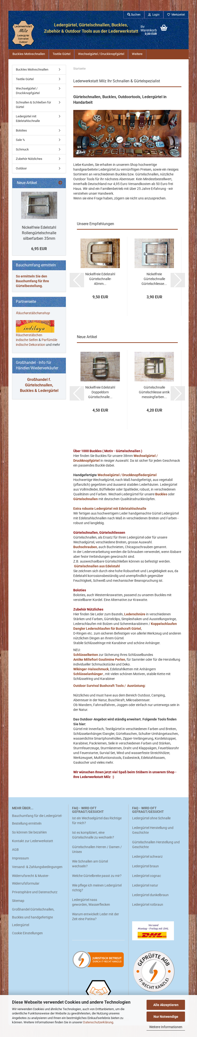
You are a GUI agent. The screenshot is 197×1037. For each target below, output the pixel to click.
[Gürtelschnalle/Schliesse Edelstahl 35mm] (39, 205)
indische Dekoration (30, 345)
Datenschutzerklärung (98, 1022)
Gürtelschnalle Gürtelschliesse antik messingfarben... (154, 392)
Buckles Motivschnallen (28, 54)
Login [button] (155, 14)
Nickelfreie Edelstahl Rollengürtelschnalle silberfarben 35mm (39, 233)
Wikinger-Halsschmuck (91, 669)
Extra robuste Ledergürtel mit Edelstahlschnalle (110, 508)
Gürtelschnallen (85, 499)
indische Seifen (27, 340)
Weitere (137, 54)
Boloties (21, 130)
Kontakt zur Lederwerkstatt (32, 841)
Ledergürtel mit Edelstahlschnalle (28, 118)
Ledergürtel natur (145, 885)
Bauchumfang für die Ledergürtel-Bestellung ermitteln (37, 819)
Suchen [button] (135, 14)
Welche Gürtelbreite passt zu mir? (97, 876)
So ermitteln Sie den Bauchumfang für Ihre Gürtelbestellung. (32, 281)
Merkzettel (177, 14)
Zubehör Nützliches (29, 159)
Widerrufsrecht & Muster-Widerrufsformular (30, 879)
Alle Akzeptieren (166, 1005)
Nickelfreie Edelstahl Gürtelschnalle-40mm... (100, 279)
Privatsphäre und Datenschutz (34, 892)
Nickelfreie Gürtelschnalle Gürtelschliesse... (154, 279)
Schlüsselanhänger (88, 674)
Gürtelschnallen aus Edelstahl (97, 566)
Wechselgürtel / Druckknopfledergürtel (127, 475)
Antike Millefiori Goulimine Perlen (99, 659)
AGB (15, 849)
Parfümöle (49, 340)
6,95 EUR (39, 248)
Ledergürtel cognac (146, 876)
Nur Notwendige (166, 1017)
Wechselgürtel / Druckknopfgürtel (101, 54)
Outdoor (21, 168)
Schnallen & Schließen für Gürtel (33, 105)
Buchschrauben (85, 547)
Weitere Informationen (165, 1027)
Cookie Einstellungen (27, 933)
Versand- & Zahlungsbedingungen (37, 867)
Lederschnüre (134, 614)
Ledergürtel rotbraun (147, 904)
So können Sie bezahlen (29, 832)
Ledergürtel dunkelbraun (150, 895)
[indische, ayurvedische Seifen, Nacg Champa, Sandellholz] (38, 340)
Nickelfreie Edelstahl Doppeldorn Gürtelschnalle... (100, 392)
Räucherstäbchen (29, 335)
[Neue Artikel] (60, 183)
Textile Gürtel (61, 54)
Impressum (20, 858)
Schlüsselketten (85, 655)
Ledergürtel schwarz (147, 856)
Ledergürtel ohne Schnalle (151, 818)
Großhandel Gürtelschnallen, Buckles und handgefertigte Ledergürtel (33, 917)
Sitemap (18, 901)
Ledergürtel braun (145, 866)
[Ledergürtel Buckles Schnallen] (23, 33)
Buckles (161, 494)
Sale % (20, 140)
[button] (77, 280)
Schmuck (22, 149)
